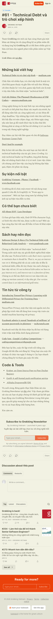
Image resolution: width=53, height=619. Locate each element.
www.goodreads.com (38, 243)
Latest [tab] (11, 504)
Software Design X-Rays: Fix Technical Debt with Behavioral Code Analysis (25, 242)
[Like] (4, 32)
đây (25, 391)
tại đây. (18, 58)
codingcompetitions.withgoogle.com (19, 342)
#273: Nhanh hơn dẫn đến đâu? (18, 549)
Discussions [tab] (21, 504)
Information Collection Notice (26, 446)
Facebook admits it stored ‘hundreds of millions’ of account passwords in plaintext (26, 322)
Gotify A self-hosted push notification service (27, 378)
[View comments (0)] (10, 32)
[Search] (48, 504)
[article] (26, 517)
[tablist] (12, 473)
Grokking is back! (11, 511)
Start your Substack (20, 607)
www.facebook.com (11, 183)
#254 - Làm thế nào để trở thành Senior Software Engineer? (18, 530)
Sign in (48, 3)
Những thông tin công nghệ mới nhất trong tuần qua (20, 536)
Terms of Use (38, 443)
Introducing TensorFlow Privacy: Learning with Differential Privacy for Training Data (24, 297)
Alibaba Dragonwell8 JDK (18, 382)
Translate (7, 10)
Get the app (39, 607)
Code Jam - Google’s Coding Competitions (21, 338)
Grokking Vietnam (15, 25)
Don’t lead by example (12, 144)
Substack (14, 614)
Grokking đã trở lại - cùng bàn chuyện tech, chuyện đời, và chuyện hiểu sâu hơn (20, 515)
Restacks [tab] (18, 473)
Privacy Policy (45, 446)
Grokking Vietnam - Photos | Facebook (20, 179)
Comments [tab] (7, 473)
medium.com (44, 75)
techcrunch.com (41, 323)
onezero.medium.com (22, 100)
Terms (36, 599)
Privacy (30, 599)
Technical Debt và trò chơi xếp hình (18, 75)
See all (7, 567)
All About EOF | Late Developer (17, 211)
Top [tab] (4, 504)
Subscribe (39, 3)
